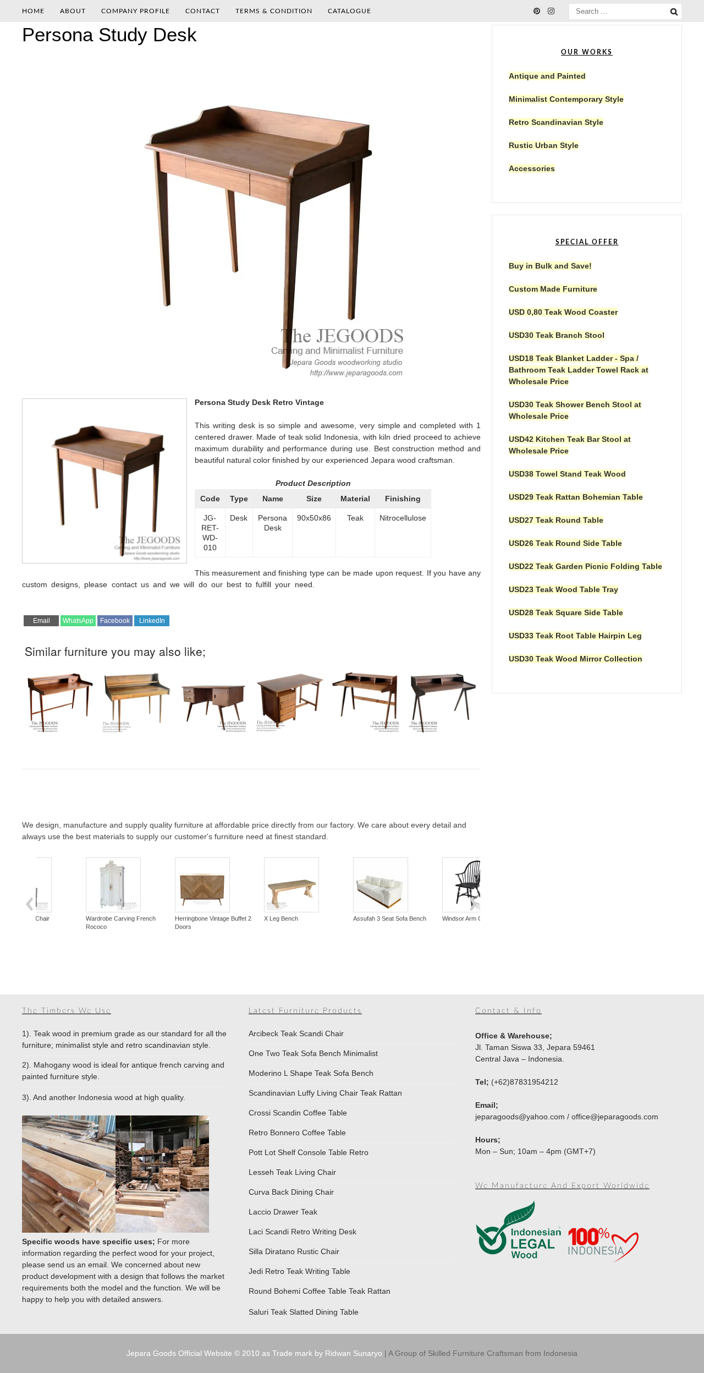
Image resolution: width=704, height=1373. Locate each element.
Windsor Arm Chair (423, 918)
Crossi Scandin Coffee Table (298, 1112)
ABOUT (73, 11)
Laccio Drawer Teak (283, 1211)
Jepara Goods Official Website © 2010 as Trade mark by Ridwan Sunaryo (255, 1353)
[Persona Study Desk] (251, 379)
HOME (33, 11)
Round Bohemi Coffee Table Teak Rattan (320, 1291)
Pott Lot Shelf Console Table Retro (309, 1152)
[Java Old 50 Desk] (213, 697)
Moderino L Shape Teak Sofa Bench (311, 1073)
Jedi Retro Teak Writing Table (299, 1271)
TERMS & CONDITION (273, 11)
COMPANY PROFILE (135, 11)
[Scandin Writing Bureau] (289, 697)
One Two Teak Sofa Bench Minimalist (313, 1053)
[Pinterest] (537, 11)
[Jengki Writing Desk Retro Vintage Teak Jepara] (366, 697)
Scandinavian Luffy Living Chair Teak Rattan (325, 1092)
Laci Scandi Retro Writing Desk (302, 1231)
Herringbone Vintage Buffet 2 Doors (169, 922)
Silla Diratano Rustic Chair (294, 1251)
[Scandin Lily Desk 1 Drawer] (60, 697)
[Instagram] (551, 11)
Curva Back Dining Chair (291, 1192)
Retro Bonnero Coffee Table (297, 1132)
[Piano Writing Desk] (136, 697)
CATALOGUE (349, 11)
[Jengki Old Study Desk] (442, 697)
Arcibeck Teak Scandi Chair (296, 1033)
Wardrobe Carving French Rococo (77, 922)
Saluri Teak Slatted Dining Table (304, 1312)
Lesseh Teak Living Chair (292, 1172)
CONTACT (202, 11)
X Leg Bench (237, 918)
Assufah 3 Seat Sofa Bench (345, 918)
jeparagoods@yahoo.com (520, 1116)
